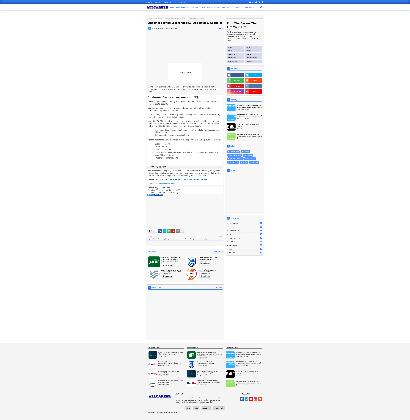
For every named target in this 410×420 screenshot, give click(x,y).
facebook (237, 75)
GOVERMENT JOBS (235, 155)
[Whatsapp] (169, 231)
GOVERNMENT (207, 7)
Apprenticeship (234, 152)
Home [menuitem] (230, 47)
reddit (255, 80)
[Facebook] (160, 231)
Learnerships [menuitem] (232, 61)
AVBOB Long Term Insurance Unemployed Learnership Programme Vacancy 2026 (170, 259)
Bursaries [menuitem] (249, 47)
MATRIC (217, 7)
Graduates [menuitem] (249, 54)
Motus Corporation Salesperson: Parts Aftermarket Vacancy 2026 (171, 353)
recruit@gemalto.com (165, 184)
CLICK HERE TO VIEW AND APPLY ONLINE (188, 179)
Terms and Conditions (179, 2)
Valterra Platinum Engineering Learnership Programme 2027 (171, 271)
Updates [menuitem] (249, 61)
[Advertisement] (185, 46)
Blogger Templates (199, 417)
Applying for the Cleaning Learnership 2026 (207, 271)
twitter (255, 75)
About (196, 408)
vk (255, 86)
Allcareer (163, 412)
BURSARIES (195, 7)
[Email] (178, 231)
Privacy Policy (167, 2)
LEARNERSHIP (158, 18)
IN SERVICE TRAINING (236, 159)
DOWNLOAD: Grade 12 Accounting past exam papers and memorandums (249, 135)
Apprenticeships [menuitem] (251, 58)
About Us (149, 2)
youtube (255, 91)
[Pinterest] (173, 231)
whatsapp (237, 80)
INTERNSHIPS (237, 7)
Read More (168, 265)
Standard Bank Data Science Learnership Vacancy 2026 (208, 258)
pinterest (237, 86)
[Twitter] (164, 231)
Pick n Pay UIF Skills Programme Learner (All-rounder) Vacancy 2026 (169, 362)
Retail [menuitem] (230, 51)
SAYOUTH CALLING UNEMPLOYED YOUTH (248, 125)
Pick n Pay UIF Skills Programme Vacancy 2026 (168, 372)
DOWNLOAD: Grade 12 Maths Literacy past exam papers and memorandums (249, 116)
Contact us (157, 2)
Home (172, 7)
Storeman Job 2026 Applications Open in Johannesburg (170, 381)
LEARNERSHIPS (250, 7)
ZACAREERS (222, 417)
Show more (217, 252)
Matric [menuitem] (248, 51)
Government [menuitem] (232, 54)
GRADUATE (248, 155)
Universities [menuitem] (232, 58)
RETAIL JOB (255, 162)
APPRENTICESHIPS (182, 7)
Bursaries (246, 152)
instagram (237, 91)
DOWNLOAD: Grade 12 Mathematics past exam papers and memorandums (249, 106)
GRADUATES (226, 7)
